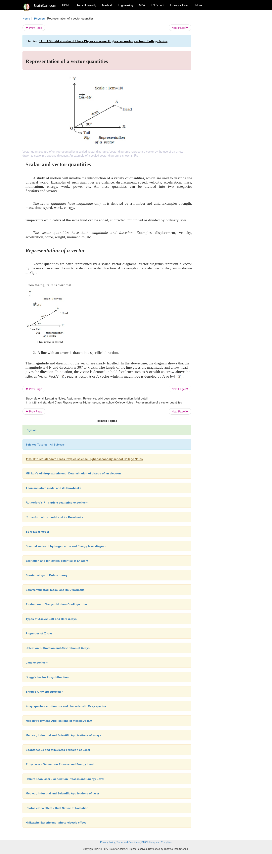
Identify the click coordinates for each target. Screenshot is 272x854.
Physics (39, 18)
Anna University (86, 5)
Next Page (179, 27)
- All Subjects (45, 444)
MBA (142, 5)
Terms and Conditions (128, 842)
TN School (157, 5)
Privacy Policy (107, 842)
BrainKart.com (44, 6)
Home (26, 18)
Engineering (125, 5)
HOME (66, 5)
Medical (107, 5)
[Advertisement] (223, 76)
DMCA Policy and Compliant (156, 842)
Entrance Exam (179, 5)
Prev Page (35, 27)
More (198, 5)
